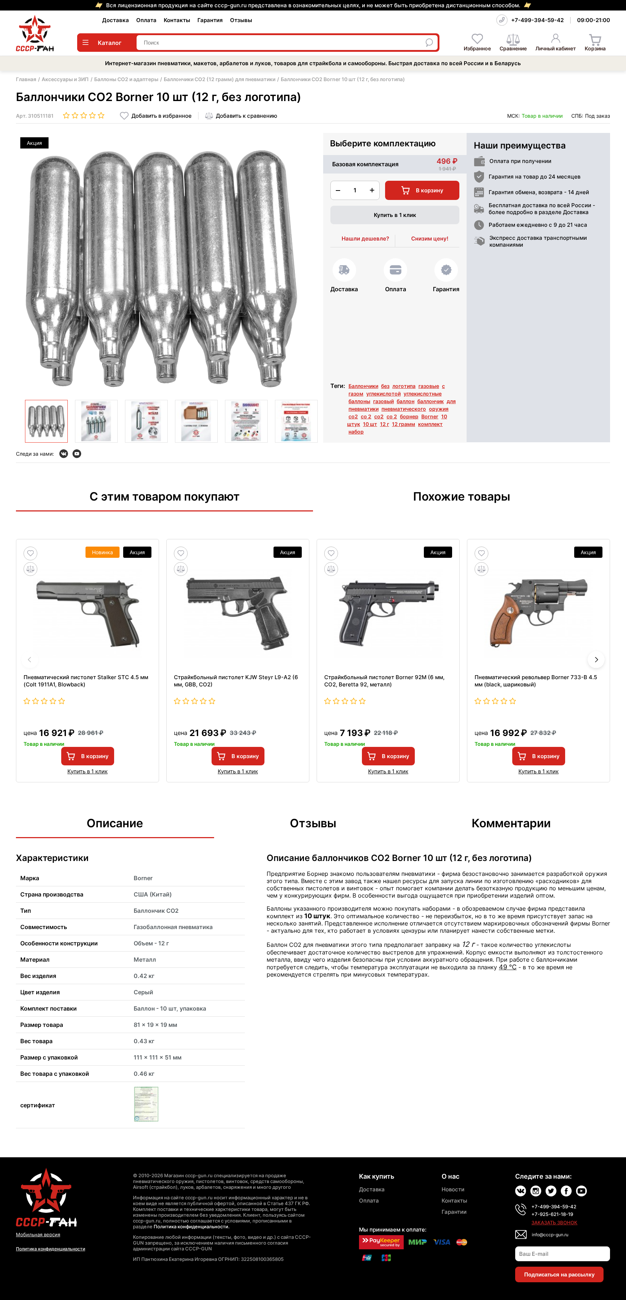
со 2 (366, 416)
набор (356, 432)
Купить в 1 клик (395, 215)
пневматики (364, 409)
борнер (409, 416)
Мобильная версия (38, 1234)
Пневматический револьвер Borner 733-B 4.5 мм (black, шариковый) (536, 681)
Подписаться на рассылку (559, 1274)
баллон (405, 401)
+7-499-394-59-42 (537, 20)
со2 (353, 416)
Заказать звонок (554, 1222)
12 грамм (403, 424)
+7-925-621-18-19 (552, 1214)
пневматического (403, 409)
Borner (429, 416)
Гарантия (210, 20)
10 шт (370, 424)
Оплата (146, 20)
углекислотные (423, 393)
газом (356, 393)
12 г (384, 424)
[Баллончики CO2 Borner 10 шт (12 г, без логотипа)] (46, 421)
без (385, 386)
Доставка (115, 20)
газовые (428, 386)
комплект (430, 424)
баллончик (430, 401)
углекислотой (383, 393)
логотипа (404, 386)
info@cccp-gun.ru (550, 1234)
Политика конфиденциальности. (192, 1226)
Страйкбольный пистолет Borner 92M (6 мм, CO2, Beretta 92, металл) (384, 681)
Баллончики (363, 386)
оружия (438, 409)
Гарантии (454, 1211)
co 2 (392, 416)
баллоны (359, 401)
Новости (453, 1189)
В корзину (95, 756)
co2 (379, 416)
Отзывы (241, 20)
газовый (383, 401)
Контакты (177, 20)
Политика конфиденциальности (50, 1248)
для (451, 401)
